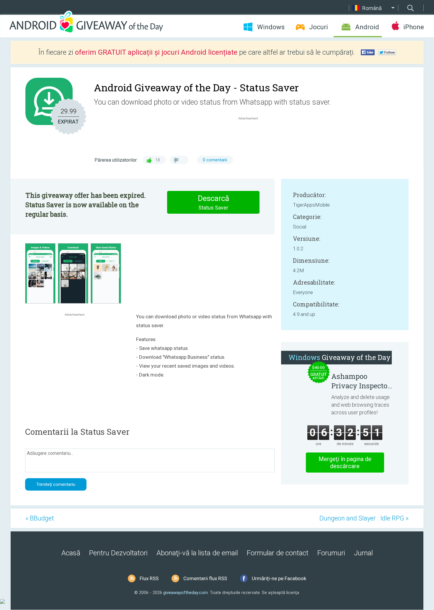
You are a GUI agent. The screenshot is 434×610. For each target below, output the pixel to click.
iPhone (413, 27)
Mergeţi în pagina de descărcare (345, 462)
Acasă (70, 553)
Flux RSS (149, 578)
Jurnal (363, 553)
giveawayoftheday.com (185, 592)
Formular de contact (278, 553)
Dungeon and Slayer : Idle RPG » (364, 518)
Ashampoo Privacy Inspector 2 (360, 380)
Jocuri (318, 27)
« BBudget (39, 518)
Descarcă (213, 202)
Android (367, 27)
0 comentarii (215, 160)
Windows (271, 27)
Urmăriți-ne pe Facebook (279, 578)
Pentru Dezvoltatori (118, 553)
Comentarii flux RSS (205, 578)
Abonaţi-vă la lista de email (197, 553)
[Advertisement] (251, 135)
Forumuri (331, 553)
